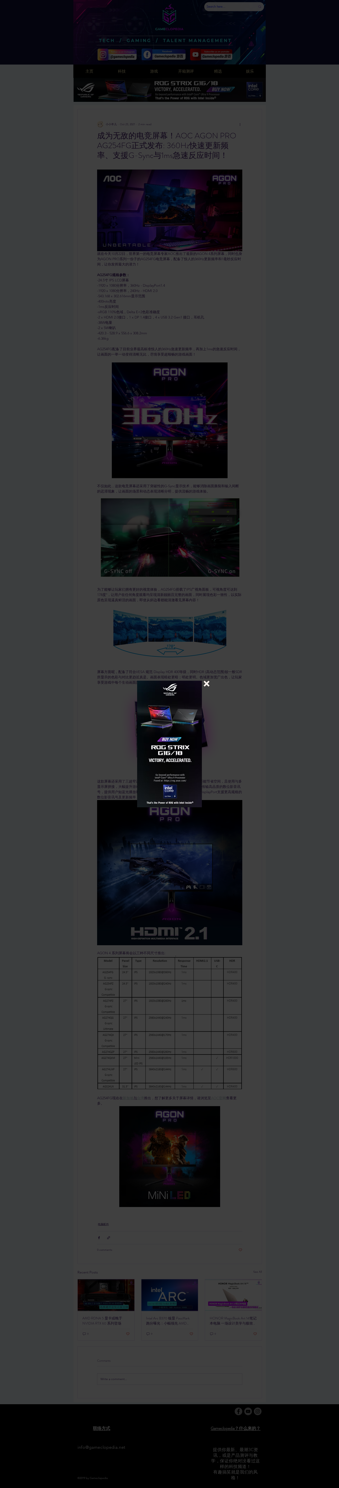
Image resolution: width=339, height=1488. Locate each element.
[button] (207, 684)
